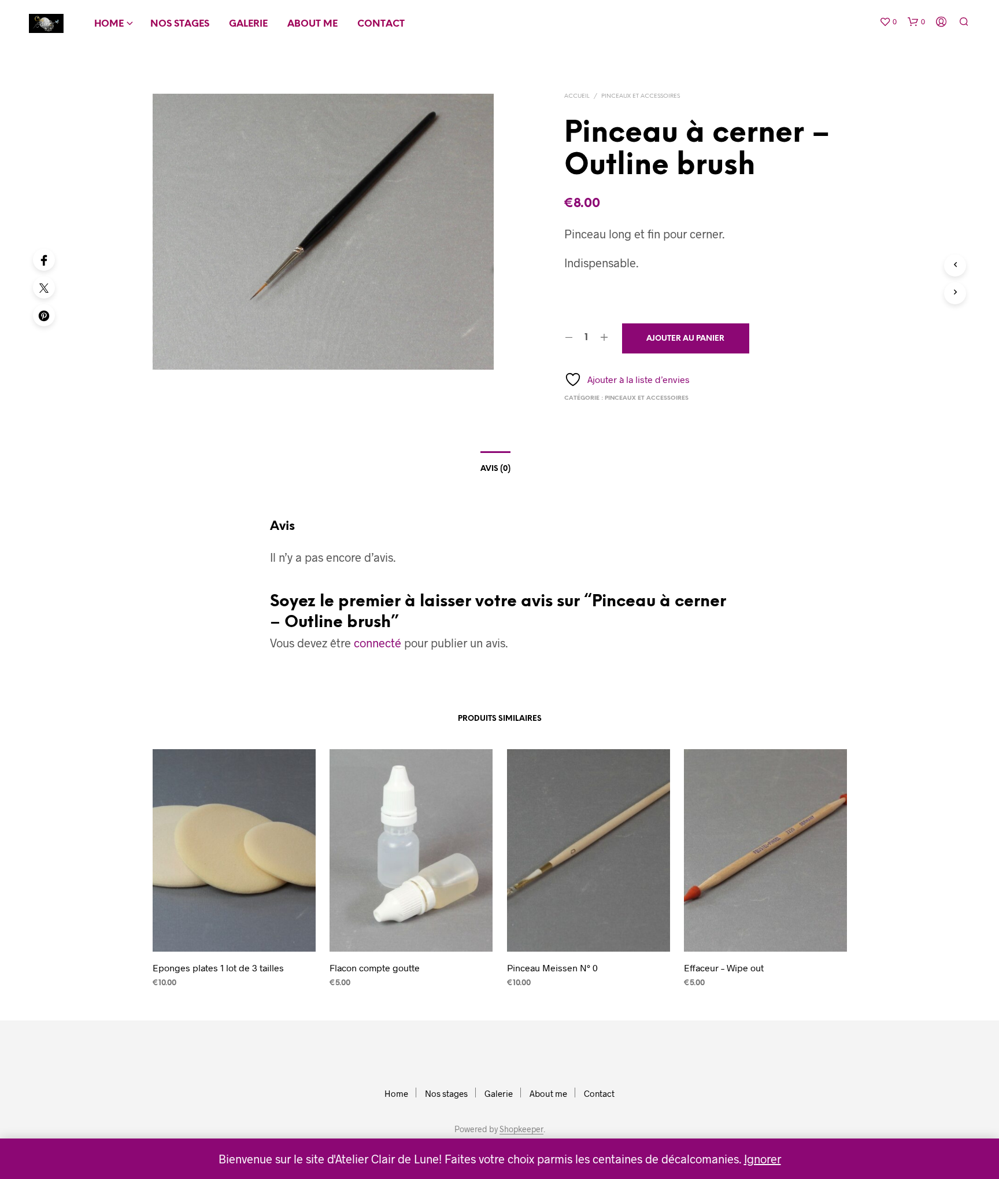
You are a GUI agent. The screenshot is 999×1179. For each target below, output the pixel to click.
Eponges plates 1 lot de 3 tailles (218, 967)
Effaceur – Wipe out (724, 967)
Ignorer (762, 1159)
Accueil (577, 96)
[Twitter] (44, 288)
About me (312, 24)
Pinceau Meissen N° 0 (552, 967)
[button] (888, 22)
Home (109, 24)
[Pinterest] (44, 315)
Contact (381, 24)
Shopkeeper (521, 1129)
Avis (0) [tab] (495, 469)
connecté (377, 643)
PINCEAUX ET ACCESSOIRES (640, 96)
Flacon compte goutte (375, 967)
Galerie (248, 24)
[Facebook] (44, 260)
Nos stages (179, 24)
